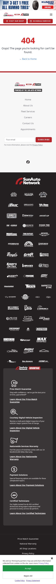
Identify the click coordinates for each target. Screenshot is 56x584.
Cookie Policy (20, 580)
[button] (52, 558)
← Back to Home (28, 58)
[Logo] (16, 14)
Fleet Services (28, 111)
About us (28, 105)
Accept (28, 568)
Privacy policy (28, 553)
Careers (28, 117)
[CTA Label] (28, 5)
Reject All (28, 575)
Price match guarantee (28, 539)
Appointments (28, 129)
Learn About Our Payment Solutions (27, 485)
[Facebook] (28, 162)
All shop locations (28, 548)
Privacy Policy (43, 563)
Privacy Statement (33, 580)
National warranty (28, 543)
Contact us (28, 123)
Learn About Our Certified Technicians (28, 513)
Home (28, 99)
